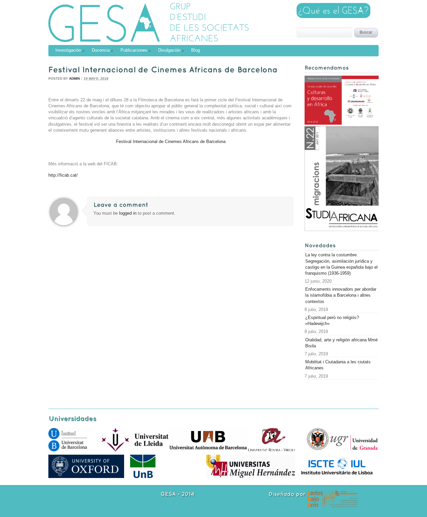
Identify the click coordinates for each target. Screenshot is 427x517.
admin (74, 78)
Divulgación (169, 50)
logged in (128, 213)
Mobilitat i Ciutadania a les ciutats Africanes (338, 364)
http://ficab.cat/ (63, 175)
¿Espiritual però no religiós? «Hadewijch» (332, 320)
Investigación (68, 50)
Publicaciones (133, 50)
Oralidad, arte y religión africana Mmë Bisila (341, 342)
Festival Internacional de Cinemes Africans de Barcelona (171, 141)
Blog (195, 50)
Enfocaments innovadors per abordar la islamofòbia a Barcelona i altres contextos (340, 295)
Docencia (101, 50)
